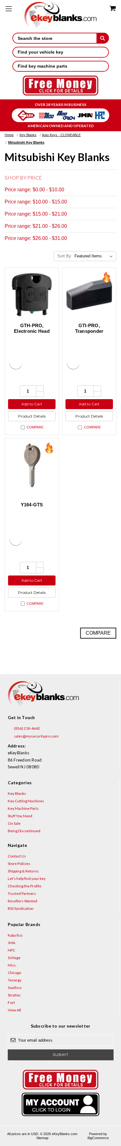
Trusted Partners (22, 893)
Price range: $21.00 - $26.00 (36, 226)
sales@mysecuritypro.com (36, 736)
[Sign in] (61, 1104)
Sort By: (64, 256)
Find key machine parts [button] (42, 66)
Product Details (32, 416)
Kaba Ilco (15, 935)
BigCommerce (98, 1138)
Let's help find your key (27, 878)
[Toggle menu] (8, 8)
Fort (11, 1002)
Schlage (14, 957)
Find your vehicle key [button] (40, 52)
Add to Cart (31, 404)
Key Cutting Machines (26, 801)
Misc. (12, 965)
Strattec (14, 995)
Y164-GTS (32, 504)
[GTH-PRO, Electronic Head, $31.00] (32, 295)
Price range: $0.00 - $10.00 (34, 189)
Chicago (14, 972)
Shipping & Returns (23, 871)
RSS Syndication (21, 908)
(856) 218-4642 (26, 728)
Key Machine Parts (23, 808)
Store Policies (19, 863)
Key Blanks (17, 793)
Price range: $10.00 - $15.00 (36, 201)
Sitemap (42, 1138)
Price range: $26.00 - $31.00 (36, 238)
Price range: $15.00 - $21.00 (36, 214)
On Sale (14, 823)
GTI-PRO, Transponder (89, 328)
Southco (14, 987)
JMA (11, 942)
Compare (35, 427)
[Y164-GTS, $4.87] (32, 465)
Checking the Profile (24, 886)
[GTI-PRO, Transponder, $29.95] (89, 295)
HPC (11, 950)
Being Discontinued (24, 830)
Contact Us (17, 856)
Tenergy (14, 980)
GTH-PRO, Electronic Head (32, 328)
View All (14, 1010)
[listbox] (95, 256)
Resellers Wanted (22, 901)
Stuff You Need (20, 816)
